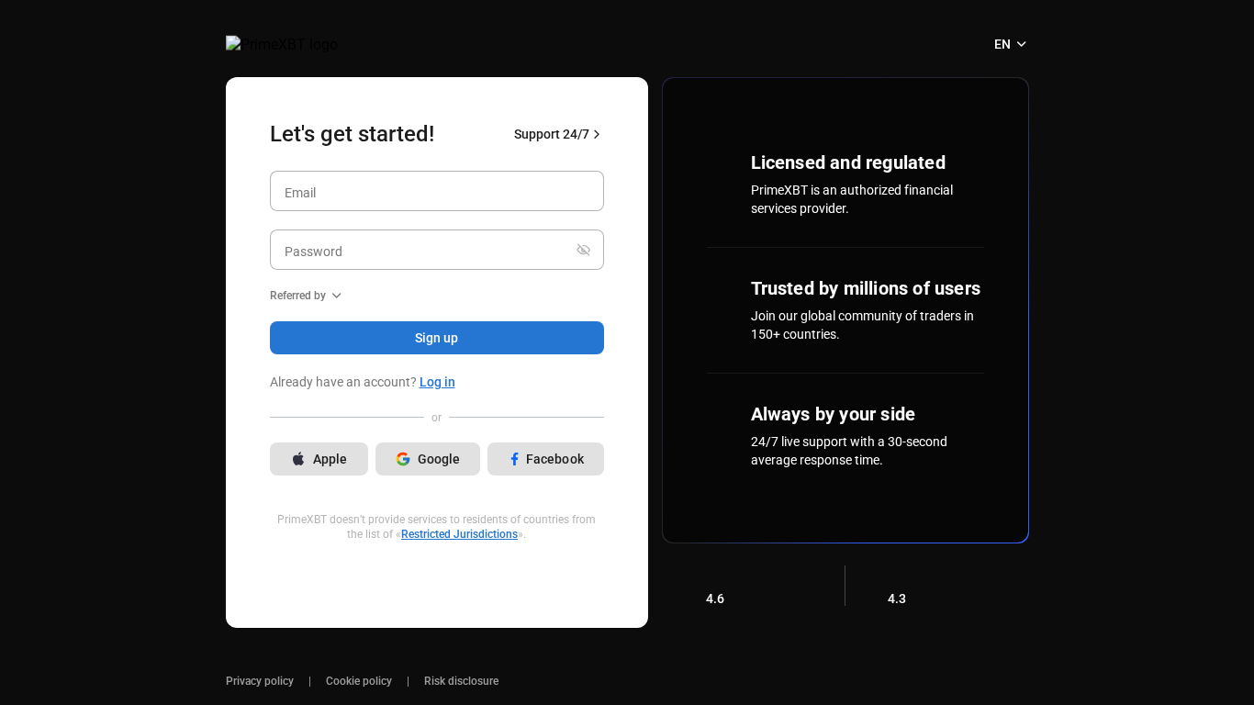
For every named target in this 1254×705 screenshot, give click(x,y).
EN (1002, 44)
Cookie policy (359, 681)
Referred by (298, 295)
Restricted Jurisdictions (459, 534)
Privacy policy (260, 681)
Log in (437, 382)
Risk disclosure (461, 681)
